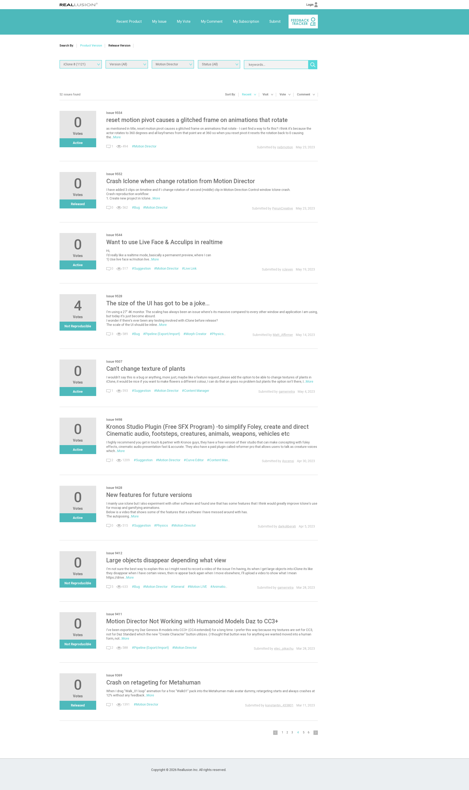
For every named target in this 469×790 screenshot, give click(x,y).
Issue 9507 (114, 361)
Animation (220, 587)
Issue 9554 (114, 113)
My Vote (184, 21)
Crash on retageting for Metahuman (153, 682)
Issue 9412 (114, 553)
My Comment (212, 21)
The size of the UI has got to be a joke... (158, 303)
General (178, 587)
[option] (129, 22)
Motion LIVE (198, 587)
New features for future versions (149, 494)
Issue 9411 (114, 614)
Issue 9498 (114, 419)
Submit (275, 21)
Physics (218, 334)
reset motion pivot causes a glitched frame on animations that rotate (197, 119)
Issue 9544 (114, 235)
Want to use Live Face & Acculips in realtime (164, 242)
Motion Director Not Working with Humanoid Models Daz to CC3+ (192, 621)
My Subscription (246, 21)
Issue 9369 (114, 675)
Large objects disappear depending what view (166, 560)
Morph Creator (196, 334)
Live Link (190, 268)
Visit (266, 94)
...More (116, 137)
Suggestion (142, 268)
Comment (304, 94)
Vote (283, 94)
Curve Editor (195, 460)
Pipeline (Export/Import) (162, 334)
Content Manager (196, 391)
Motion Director (145, 146)
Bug (137, 207)
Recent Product (129, 21)
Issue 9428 (114, 488)
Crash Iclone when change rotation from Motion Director (180, 181)
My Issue (159, 21)
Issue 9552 (114, 174)
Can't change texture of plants (145, 368)
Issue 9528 (114, 296)
